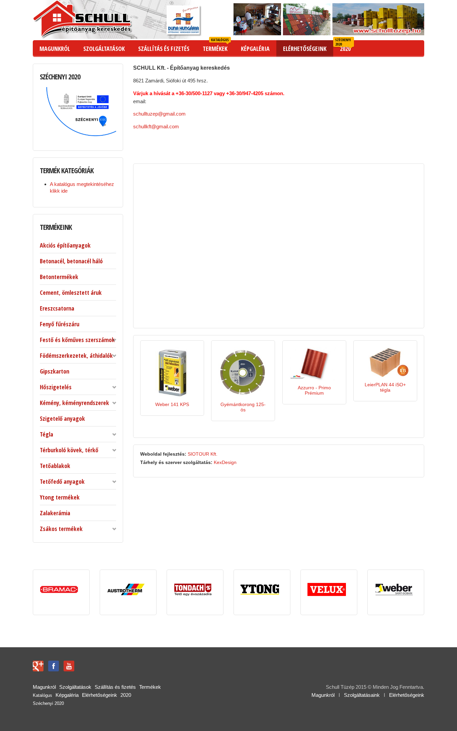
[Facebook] (53, 665)
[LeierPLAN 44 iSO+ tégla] (385, 362)
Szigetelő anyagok (62, 418)
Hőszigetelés (56, 387)
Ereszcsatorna (57, 308)
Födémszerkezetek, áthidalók (76, 355)
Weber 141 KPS (172, 404)
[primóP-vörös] (302, 376)
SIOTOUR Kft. (202, 454)
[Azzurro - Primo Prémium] (314, 364)
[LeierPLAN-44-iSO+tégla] (373, 374)
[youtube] (69, 665)
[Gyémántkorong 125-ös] (243, 372)
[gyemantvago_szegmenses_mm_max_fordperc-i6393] (231, 387)
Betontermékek (59, 277)
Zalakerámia (55, 513)
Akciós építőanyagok (65, 245)
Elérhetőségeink (406, 695)
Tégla (46, 434)
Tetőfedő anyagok (62, 481)
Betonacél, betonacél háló (71, 261)
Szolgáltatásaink (362, 695)
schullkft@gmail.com (156, 126)
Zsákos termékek (61, 529)
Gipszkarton (54, 371)
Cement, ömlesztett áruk (71, 292)
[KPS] (160, 387)
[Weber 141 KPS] (172, 372)
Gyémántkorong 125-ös (243, 407)
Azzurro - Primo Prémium (314, 390)
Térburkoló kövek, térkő (69, 450)
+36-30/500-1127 (194, 93)
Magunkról (323, 695)
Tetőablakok (55, 466)
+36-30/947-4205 (244, 93)
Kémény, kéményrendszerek (74, 403)
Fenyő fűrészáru (59, 324)
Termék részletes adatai (181, 390)
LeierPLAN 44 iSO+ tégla (385, 387)
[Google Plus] (38, 665)
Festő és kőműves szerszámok (77, 340)
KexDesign (225, 462)
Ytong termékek (60, 497)
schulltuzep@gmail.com (159, 114)
